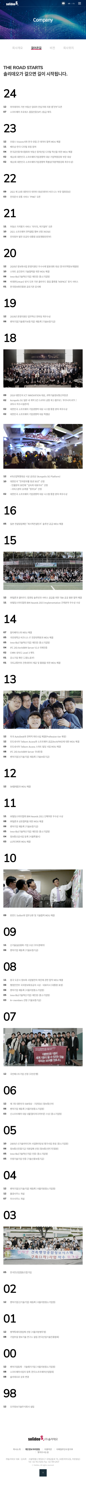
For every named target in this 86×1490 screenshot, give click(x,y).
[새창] (63, 3)
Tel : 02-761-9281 (35, 1461)
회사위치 (68, 48)
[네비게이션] (79, 3)
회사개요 (17, 48)
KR (69, 3)
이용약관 (48, 1449)
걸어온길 (36, 48)
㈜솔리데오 (43, 1438)
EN (74, 3)
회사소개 (16, 1449)
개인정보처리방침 (32, 1449)
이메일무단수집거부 (64, 1449)
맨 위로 (43, 1473)
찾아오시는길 (43, 1452)
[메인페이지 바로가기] (12, 4)
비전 (52, 48)
